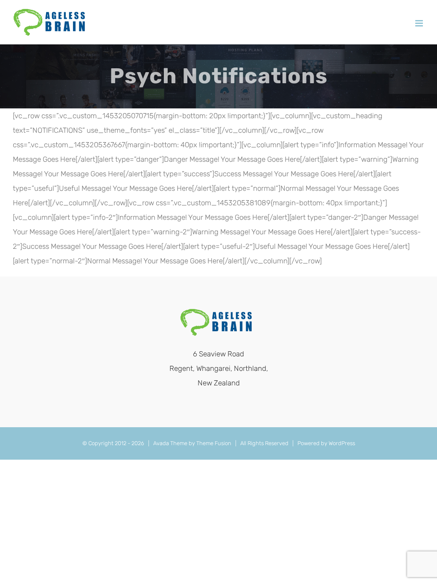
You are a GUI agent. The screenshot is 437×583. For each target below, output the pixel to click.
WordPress (342, 443)
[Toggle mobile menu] (419, 23)
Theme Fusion (213, 443)
